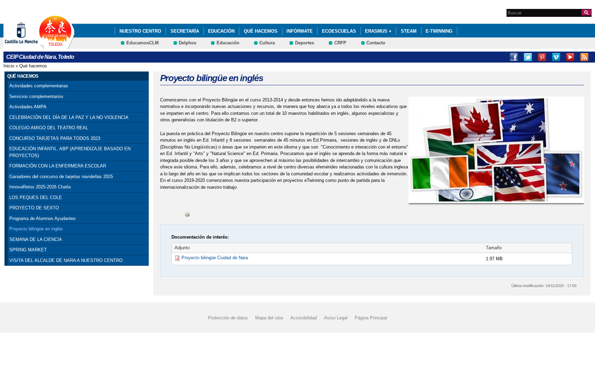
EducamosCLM (142, 42)
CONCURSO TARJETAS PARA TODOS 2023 (54, 138)
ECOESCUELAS (339, 31)
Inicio (8, 65)
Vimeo (556, 57)
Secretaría (184, 31)
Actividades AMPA (27, 106)
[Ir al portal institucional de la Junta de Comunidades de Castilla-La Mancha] (29, 45)
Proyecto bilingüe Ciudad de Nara (214, 257)
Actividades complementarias (38, 85)
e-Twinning (439, 31)
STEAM (409, 31)
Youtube (570, 57)
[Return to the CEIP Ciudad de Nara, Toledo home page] (56, 45)
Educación (221, 31)
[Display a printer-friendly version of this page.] (187, 214)
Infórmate (299, 31)
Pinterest (542, 57)
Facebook (514, 57)
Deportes (304, 42)
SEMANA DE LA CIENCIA (35, 239)
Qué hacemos (261, 31)
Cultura (267, 42)
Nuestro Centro (140, 31)
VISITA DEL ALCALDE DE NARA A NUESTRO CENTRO (66, 260)
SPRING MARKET (28, 249)
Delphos (187, 42)
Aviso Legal (335, 317)
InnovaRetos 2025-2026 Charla (40, 186)
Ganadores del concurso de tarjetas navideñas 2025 (61, 176)
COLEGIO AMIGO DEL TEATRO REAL (48, 127)
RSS (584, 57)
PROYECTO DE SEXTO (34, 207)
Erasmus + (378, 31)
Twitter (528, 57)
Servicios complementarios (36, 96)
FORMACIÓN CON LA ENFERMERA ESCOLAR (57, 165)
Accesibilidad (303, 317)
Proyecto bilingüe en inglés (36, 228)
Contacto (375, 42)
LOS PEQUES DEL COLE (35, 197)
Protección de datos (228, 317)
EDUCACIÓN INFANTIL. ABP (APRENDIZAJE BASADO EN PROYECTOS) (70, 152)
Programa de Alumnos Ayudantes (42, 218)
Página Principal (371, 317)
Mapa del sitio (269, 317)
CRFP (340, 42)
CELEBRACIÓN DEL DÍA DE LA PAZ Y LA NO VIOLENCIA (68, 117)
